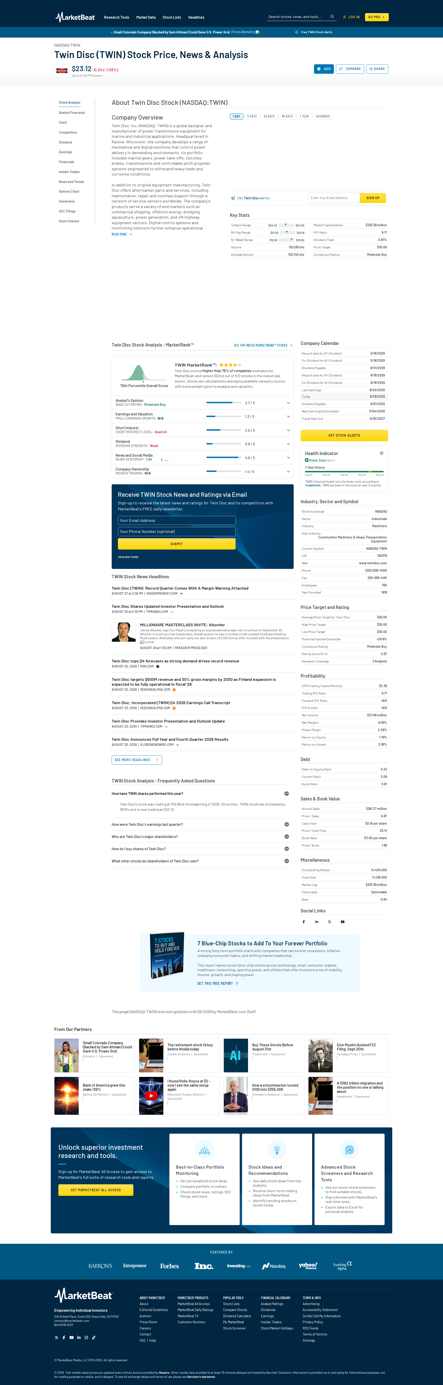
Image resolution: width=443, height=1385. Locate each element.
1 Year (304, 116)
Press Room (148, 1322)
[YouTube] (72, 1337)
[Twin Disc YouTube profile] (345, 922)
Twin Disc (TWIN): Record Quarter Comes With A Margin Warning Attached (180, 588)
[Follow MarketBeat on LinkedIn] (79, 1337)
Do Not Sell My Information (322, 1316)
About (144, 1304)
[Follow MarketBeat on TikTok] (94, 1337)
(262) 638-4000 (376, 570)
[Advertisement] (250, 301)
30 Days (269, 116)
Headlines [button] (196, 17)
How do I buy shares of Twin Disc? (139, 849)
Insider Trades (271, 1322)
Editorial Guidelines (154, 1310)
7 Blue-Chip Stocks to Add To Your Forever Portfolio (262, 943)
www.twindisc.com (373, 563)
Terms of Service (315, 1334)
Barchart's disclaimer (201, 1377)
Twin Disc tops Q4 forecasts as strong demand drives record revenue (175, 661)
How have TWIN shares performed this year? (147, 793)
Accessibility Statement (320, 1310)
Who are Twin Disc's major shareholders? (145, 836)
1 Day (236, 116)
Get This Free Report (215, 983)
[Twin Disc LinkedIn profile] (319, 922)
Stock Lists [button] (172, 17)
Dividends (268, 1310)
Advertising (311, 1304)
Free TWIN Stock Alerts (316, 32)
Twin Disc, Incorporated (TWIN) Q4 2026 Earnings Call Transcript (171, 702)
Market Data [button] (146, 17)
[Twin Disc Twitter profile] (332, 922)
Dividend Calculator (237, 1316)
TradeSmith (312, 485)
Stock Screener (234, 1328)
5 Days (252, 116)
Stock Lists (231, 1304)
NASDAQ (381, 511)
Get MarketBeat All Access (96, 1190)
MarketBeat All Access (194, 1304)
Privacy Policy (313, 1322)
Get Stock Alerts (344, 435)
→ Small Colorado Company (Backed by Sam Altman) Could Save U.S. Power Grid (170, 32)
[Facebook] (64, 1337)
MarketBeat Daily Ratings (195, 1310)
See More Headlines (133, 760)
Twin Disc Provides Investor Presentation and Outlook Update (168, 721)
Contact (145, 1334)
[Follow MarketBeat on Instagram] (87, 1337)
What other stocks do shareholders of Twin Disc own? (155, 861)
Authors (145, 1316)
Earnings (267, 1316)
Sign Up (372, 198)
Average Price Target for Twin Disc (326, 617)
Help (152, 1340)
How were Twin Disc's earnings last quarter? (147, 824)
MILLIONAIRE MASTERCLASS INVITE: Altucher (182, 624)
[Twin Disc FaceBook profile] (307, 922)
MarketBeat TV (188, 1316)
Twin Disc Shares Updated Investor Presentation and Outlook (168, 606)
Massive (164, 1372)
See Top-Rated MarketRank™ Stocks (260, 345)
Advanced (323, 116)
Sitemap (309, 1340)
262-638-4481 (377, 578)
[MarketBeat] (75, 17)
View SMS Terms (128, 557)
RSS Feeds (310, 1328)
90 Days (287, 116)
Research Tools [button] (116, 17)
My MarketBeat (233, 1322)
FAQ (142, 1340)
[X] (57, 1337)
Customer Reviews (191, 1322)
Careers (145, 1328)
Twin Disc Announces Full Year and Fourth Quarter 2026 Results (170, 739)
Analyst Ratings (272, 1304)
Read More (119, 234)
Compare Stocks (235, 1310)
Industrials (379, 519)
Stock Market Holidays (277, 1328)
